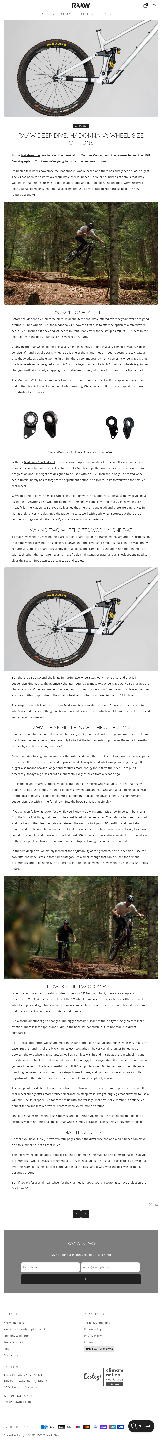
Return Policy (92, 1329)
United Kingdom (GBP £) (18, 1427)
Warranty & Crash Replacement (24, 1329)
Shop (65, 14)
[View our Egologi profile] (103, 1377)
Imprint (89, 1342)
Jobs (6, 1349)
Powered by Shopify (14, 1435)
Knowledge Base (14, 1322)
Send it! (81, 1279)
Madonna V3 (67, 171)
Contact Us (11, 1355)
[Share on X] (150, 1204)
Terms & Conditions (97, 1322)
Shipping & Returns (16, 1336)
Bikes (45, 14)
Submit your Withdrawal (99, 1349)
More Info (104, 1255)
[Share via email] (157, 1204)
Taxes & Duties (13, 1342)
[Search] (154, 6)
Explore (110, 14)
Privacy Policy (93, 1336)
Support (88, 14)
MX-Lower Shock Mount (39, 462)
